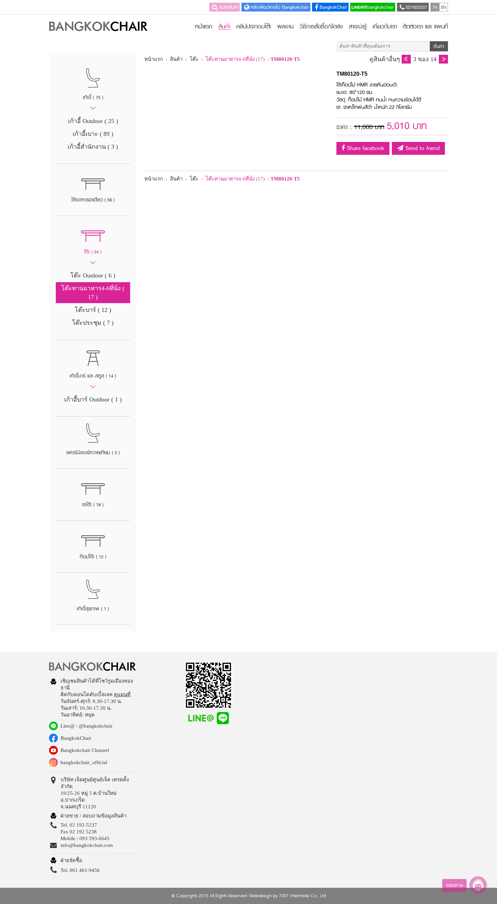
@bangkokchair (378, 7)
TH (435, 7)
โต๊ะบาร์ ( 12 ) (93, 310)
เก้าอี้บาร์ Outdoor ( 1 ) (93, 399)
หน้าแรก (203, 26)
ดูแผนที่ (122, 694)
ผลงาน (285, 26)
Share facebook (364, 148)
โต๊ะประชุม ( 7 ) (93, 322)
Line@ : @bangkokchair (87, 726)
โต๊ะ (195, 59)
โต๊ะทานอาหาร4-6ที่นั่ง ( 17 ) (92, 292)
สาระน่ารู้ (357, 26)
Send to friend (421, 148)
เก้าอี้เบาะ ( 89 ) (93, 133)
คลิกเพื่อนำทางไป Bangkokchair (280, 7)
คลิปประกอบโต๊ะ (253, 26)
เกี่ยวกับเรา (385, 26)
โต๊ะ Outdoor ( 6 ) (92, 275)
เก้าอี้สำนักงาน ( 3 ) (93, 146)
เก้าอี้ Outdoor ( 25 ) (93, 121)
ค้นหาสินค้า (228, 7)
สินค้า (224, 27)
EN (443, 7)
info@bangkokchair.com (87, 845)
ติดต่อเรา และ (425, 26)
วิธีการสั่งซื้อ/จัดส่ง (321, 26)
